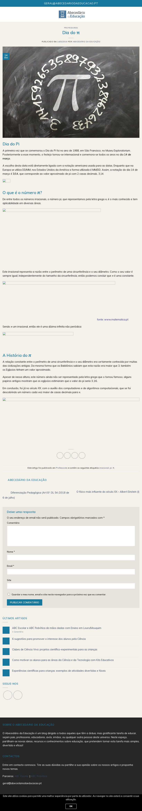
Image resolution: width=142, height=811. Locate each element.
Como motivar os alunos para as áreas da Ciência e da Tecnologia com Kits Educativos (63, 660)
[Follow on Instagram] (17, 695)
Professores (71, 28)
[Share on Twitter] (67, 455)
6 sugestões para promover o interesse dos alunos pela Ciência (49, 639)
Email (10, 565)
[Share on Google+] (82, 455)
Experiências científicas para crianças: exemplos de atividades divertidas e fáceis (59, 670)
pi (111, 468)
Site (9, 580)
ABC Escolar (22, 776)
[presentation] (94, 381)
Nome (11, 551)
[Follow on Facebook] (7, 695)
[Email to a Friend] (74, 455)
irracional (104, 468)
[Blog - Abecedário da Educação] (72, 14)
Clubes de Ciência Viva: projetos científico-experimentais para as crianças (54, 649)
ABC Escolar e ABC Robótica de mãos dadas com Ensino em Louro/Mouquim (56, 628)
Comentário (13, 522)
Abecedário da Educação (86, 42)
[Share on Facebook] (60, 455)
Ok (71, 806)
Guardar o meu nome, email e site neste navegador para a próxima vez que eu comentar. (59, 594)
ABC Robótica (39, 776)
